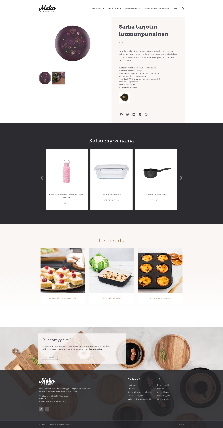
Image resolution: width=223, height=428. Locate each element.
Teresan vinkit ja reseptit (157, 8)
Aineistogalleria (164, 399)
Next (111, 45)
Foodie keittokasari (156, 194)
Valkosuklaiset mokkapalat (63, 298)
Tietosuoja (180, 424)
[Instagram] (41, 409)
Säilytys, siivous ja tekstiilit (140, 399)
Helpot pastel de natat (160, 298)
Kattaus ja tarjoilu (136, 395)
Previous (34, 45)
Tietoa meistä (132, 8)
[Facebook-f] (47, 409)
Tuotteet (96, 8)
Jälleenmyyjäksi (164, 395)
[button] (183, 8)
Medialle (160, 388)
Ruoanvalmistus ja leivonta (140, 392)
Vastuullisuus (163, 392)
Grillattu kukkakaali (111, 298)
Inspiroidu (113, 8)
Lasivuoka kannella (111, 194)
